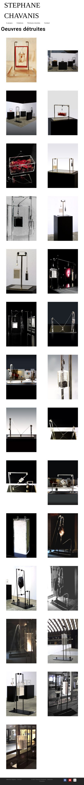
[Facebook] (65, 780)
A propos (9, 23)
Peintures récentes (33, 23)
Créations (20, 23)
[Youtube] (70, 780)
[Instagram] (74, 780)
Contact (47, 23)
